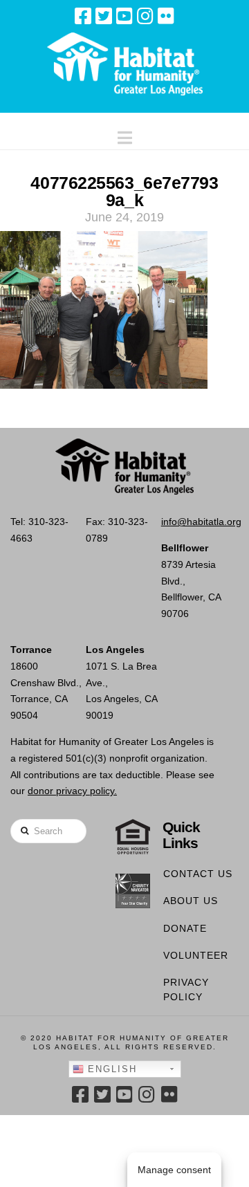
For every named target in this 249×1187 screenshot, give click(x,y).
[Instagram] (145, 16)
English (110, 1069)
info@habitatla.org (201, 521)
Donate (185, 928)
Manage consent (174, 1169)
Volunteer (195, 955)
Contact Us (197, 873)
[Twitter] (103, 16)
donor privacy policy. (72, 790)
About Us (190, 900)
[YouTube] (124, 16)
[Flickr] (166, 16)
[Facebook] (83, 16)
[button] (125, 134)
